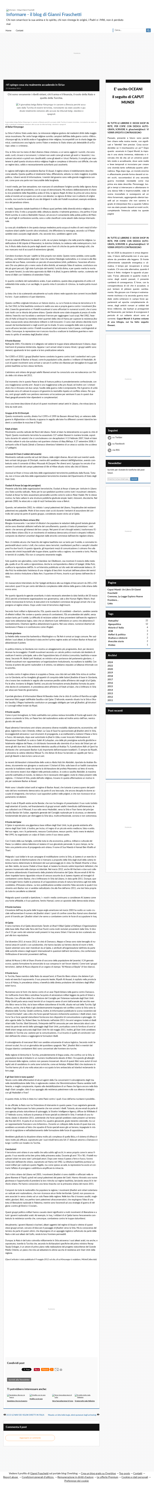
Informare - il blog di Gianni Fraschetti (44, 14)
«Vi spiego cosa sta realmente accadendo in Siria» (35, 85)
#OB (110, 631)
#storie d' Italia (116, 628)
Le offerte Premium (107, 1477)
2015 (110, 686)
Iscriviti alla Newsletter (19, 1379)
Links (110, 603)
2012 (110, 697)
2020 (110, 669)
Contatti (19, 31)
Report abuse (10, 1477)
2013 (110, 693)
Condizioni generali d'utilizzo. (38, 1477)
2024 (110, 662)
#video (111, 645)
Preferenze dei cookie (76, 1481)
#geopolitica (114, 624)
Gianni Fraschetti (39, 1473)
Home (8, 31)
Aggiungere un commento (30, 1438)
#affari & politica (117, 635)
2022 (110, 666)
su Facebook (118, 444)
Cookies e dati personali (135, 1477)
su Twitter (117, 437)
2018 (110, 676)
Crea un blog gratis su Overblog (98, 1473)
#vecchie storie (116, 641)
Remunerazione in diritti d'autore (75, 1477)
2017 (110, 679)
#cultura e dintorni (117, 638)
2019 (110, 673)
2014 (110, 690)
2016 (110, 683)
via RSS (116, 450)
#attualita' (113, 621)
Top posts (124, 1473)
